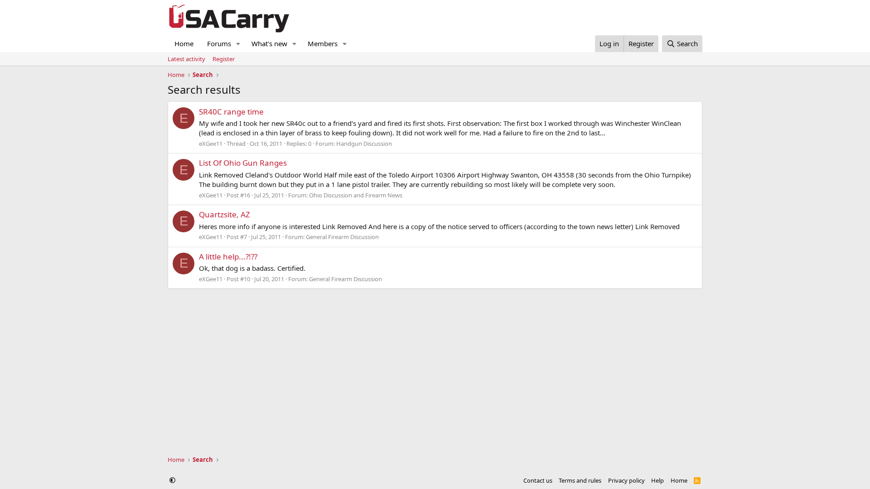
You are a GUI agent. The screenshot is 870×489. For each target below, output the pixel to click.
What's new (269, 43)
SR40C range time (231, 111)
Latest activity (186, 59)
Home (183, 43)
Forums (219, 43)
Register (224, 59)
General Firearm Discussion (342, 237)
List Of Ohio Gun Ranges (243, 163)
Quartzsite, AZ (224, 214)
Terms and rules (580, 480)
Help (657, 480)
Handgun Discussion (364, 143)
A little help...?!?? (228, 256)
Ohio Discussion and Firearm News (355, 195)
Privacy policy (626, 480)
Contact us (537, 480)
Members (323, 43)
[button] (238, 43)
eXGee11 (210, 143)
